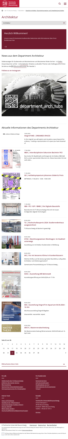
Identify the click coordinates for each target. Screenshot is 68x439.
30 (3, 353)
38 (38, 353)
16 (8, 348)
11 (51, 344)
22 (34, 348)
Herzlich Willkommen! (16, 33)
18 (16, 348)
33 (16, 353)
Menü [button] (65, 4)
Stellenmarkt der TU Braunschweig (12, 381)
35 (25, 353)
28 (60, 348)
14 (64, 344)
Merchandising (6, 385)
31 (8, 353)
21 (29, 348)
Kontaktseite (24, 64)
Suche (59, 3)
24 (42, 348)
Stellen (60, 61)
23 (38, 348)
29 (64, 348)
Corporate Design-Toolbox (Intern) (12, 405)
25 (47, 348)
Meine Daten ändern (8, 409)
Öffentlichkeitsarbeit (20, 66)
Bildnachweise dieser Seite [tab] (10, 364)
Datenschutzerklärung (27, 430)
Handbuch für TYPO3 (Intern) (11, 403)
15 (3, 348)
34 (21, 353)
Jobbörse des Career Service (10, 383)
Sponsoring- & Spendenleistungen (12, 387)
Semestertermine (41, 381)
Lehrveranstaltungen (42, 383)
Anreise (38, 412)
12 (55, 344)
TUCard (38, 389)
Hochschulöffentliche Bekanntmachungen (15, 411)
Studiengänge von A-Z (42, 385)
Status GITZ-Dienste (8, 401)
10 (47, 344)
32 (12, 353)
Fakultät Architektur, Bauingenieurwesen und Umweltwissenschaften (45, 10)
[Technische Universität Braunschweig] (9, 3)
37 (34, 353)
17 (12, 348)
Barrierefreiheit (52, 425)
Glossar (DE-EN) (7, 407)
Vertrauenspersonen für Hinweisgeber (14, 389)
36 (29, 353)
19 (21, 348)
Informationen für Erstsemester (46, 387)
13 (60, 344)
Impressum (33, 425)
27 (55, 348)
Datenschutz (42, 425)
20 (25, 348)
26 (51, 348)
